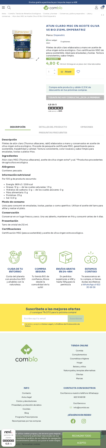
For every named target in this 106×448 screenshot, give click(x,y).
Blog (26, 413)
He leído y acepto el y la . (52, 325)
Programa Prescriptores (26, 417)
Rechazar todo (81, 435)
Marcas (79, 378)
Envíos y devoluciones (26, 401)
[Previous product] (102, 15)
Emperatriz (59, 35)
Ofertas (79, 374)
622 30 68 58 (79, 397)
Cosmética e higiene (79, 358)
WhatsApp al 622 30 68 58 (91, 286)
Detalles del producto (53, 127)
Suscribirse (76, 318)
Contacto (26, 393)
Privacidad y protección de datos (26, 405)
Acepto (81, 442)
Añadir (68, 71)
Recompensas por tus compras (26, 421)
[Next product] (103, 15)
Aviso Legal (47, 324)
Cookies (26, 409)
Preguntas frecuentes (53, 132)
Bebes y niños (79, 366)
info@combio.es (81, 407)
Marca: (49, 35)
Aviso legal (27, 397)
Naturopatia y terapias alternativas (79, 370)
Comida (79, 351)
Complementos (79, 355)
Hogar (79, 362)
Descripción (17, 127)
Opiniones (86, 127)
